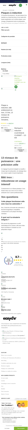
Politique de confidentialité (7, 368)
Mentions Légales (5, 366)
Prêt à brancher (5, 391)
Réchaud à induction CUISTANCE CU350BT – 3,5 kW (20, 133)
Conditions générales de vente (8, 363)
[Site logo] (12, 5)
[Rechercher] (20, 5)
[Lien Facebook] (2, 1)
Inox (2, 386)
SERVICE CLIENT (5, 398)
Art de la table (4, 378)
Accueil (4, 10)
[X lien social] (5, 348)
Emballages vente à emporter (8, 383)
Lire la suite (4, 27)
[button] (7, 130)
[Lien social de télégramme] (13, 348)
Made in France (5, 394)
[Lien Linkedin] (6, 1)
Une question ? (18, 1)
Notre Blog (3, 360)
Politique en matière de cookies (9, 371)
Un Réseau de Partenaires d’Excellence (11, 358)
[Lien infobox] (14, 276)
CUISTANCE (18, 141)
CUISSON (11, 10)
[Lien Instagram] (4, 1)
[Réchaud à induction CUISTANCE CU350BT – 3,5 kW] (20, 80)
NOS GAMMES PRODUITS (8, 375)
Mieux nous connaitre (6, 355)
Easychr (3, 352)
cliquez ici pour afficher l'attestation (11, 243)
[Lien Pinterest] (8, 348)
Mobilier (3, 388)
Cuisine (3, 380)
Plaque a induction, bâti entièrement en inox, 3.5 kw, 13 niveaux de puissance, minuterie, (7, 112)
